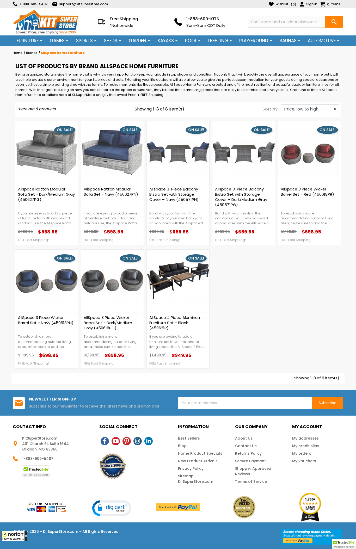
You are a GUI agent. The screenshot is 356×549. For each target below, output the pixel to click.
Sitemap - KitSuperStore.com (195, 478)
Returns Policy (248, 453)
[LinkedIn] (148, 441)
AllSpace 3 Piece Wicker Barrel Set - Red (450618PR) (307, 192)
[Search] (334, 22)
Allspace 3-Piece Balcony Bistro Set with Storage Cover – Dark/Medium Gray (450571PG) (241, 197)
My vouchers (304, 461)
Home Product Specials (200, 453)
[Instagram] (137, 441)
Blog (182, 445)
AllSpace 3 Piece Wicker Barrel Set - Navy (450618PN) (45, 320)
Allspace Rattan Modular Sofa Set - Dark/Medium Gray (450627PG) (46, 194)
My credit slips (305, 445)
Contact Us (246, 445)
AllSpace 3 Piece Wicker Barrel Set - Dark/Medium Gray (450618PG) (108, 323)
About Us (244, 438)
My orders (301, 453)
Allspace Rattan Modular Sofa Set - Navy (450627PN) (111, 192)
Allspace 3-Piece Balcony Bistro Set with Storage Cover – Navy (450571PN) (174, 194)
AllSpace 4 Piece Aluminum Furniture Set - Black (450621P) (175, 323)
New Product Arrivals (198, 461)
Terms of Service (251, 481)
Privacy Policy (191, 468)
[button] (14, 536)
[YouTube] (116, 441)
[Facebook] (105, 441)
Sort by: (270, 109)
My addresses (305, 438)
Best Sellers (189, 438)
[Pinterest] (126, 441)
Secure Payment (250, 461)
